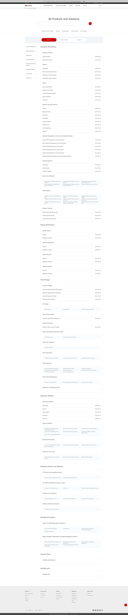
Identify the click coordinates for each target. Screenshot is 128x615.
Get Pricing (42, 593)
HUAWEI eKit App (30, 610)
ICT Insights (84, 31)
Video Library (75, 31)
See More (26, 600)
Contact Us (27, 598)
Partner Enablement (59, 597)
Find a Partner (58, 595)
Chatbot (42, 597)
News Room (27, 595)
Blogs (73, 600)
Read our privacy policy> (77, 1)
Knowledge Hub (74, 598)
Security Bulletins (90, 595)
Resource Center (74, 595)
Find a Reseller (43, 595)
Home (26, 8)
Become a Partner (59, 593)
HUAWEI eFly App (40, 610)
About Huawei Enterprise (29, 593)
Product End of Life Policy (48, 31)
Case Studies (66, 31)
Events (58, 31)
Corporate (88, 593)
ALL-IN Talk (73, 602)
